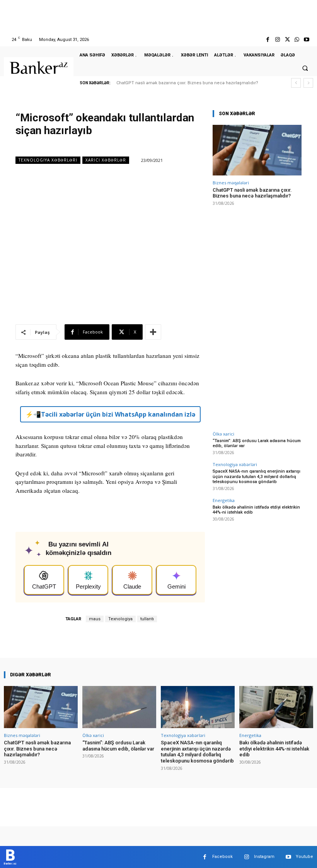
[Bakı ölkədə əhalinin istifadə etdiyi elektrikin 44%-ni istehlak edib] (276, 707)
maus (95, 618)
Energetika (224, 500)
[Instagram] (277, 39)
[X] (287, 39)
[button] (305, 68)
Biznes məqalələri (231, 182)
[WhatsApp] (297, 39)
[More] (153, 332)
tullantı (147, 618)
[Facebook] (268, 39)
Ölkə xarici (223, 434)
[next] (308, 83)
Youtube (304, 856)
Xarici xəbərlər (105, 160)
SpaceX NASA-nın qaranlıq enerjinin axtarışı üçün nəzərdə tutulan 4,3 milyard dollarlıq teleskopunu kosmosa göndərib (256, 476)
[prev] (296, 83)
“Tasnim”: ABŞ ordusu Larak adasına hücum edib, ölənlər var (118, 746)
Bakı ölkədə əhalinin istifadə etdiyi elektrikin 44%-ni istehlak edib (256, 510)
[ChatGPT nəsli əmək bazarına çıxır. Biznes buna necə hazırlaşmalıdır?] (257, 150)
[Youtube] (307, 39)
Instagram (264, 856)
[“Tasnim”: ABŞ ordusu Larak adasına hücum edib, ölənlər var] (119, 707)
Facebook (222, 856)
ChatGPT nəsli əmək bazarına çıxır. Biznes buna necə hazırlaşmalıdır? (187, 82)
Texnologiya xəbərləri (48, 160)
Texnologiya (120, 618)
